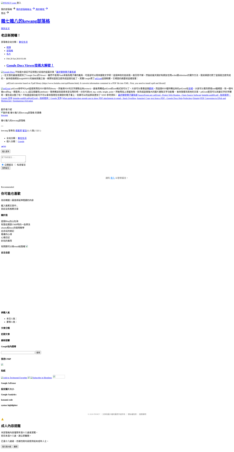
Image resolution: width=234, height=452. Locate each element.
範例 (151, 88)
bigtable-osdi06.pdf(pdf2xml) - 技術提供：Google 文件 (37, 98)
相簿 (8, 47)
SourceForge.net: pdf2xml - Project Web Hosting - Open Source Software (169, 95)
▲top (3, 146)
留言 (24, 130)
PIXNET (97, 414)
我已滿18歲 (6, 447)
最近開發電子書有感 (66, 72)
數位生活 (23, 42)
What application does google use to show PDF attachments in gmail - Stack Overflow (99, 98)
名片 (8, 54)
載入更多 (5, 151)
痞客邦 (18, 130)
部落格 (9, 51)
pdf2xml (98, 78)
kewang (4, 115)
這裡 (190, 88)
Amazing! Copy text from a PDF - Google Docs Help (160, 98)
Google (21, 141)
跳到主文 (5, 28)
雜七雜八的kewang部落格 (25, 21)
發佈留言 (5, 168)
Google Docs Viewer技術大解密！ (30, 65)
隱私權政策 (132, 414)
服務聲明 (142, 414)
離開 (15, 447)
